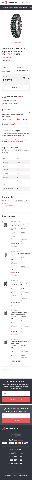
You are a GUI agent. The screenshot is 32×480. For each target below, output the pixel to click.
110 (8, 67)
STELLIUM (23, 475)
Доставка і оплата (11, 124)
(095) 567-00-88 (15, 460)
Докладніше (14, 246)
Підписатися (16, 420)
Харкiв (20, 97)
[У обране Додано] (24, 78)
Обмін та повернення (17, 141)
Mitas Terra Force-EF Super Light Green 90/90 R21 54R (19, 283)
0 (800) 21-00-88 (16, 453)
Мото (8, 65)
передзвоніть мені (16, 399)
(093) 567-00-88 (15, 457)
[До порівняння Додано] (28, 78)
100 (23, 67)
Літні (18, 158)
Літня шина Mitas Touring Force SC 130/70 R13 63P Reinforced (20, 313)
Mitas (22, 65)
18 (17, 177)
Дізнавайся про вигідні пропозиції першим (16, 410)
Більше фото (17, 42)
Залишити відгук (7, 57)
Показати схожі (16, 87)
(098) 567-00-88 (15, 463)
